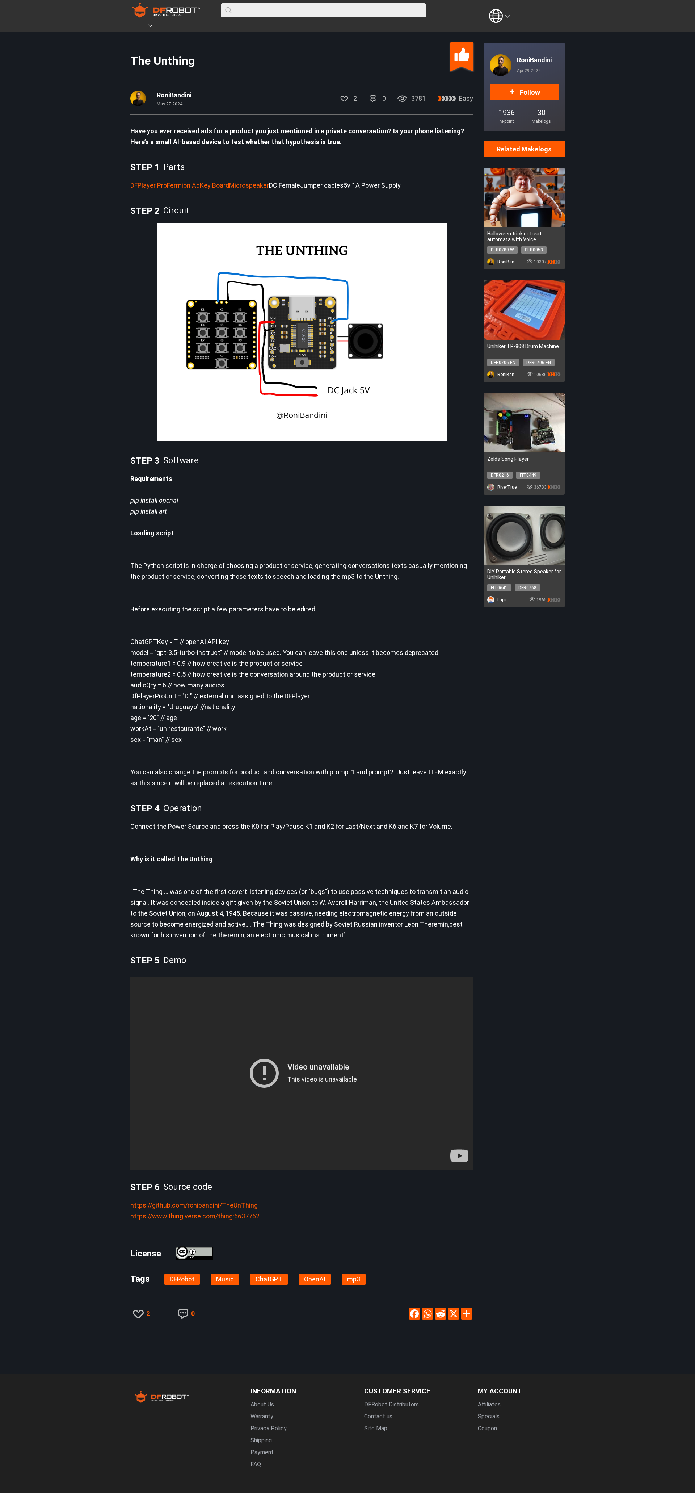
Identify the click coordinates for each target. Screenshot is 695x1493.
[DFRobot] (166, 15)
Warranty (261, 1416)
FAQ (255, 1464)
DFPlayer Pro (148, 185)
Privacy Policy (268, 1428)
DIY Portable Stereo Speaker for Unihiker (524, 574)
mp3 (353, 1279)
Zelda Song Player (508, 459)
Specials (489, 1416)
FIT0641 (499, 587)
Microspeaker (249, 185)
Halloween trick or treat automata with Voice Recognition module (514, 236)
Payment (262, 1452)
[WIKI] (179, 27)
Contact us (378, 1416)
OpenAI (314, 1279)
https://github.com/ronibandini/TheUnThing (194, 1205)
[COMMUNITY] (155, 27)
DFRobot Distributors (391, 1404)
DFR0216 (500, 475)
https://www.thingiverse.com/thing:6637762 (195, 1216)
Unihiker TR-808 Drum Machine (523, 346)
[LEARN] (201, 27)
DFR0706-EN (503, 362)
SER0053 (534, 249)
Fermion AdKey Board (198, 185)
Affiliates (489, 1404)
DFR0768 (527, 587)
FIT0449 (528, 475)
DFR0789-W (502, 249)
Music (225, 1279)
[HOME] (140, 27)
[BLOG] (190, 27)
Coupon (487, 1428)
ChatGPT (269, 1279)
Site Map (375, 1428)
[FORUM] (169, 27)
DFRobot (182, 1279)
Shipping (261, 1440)
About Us (262, 1404)
